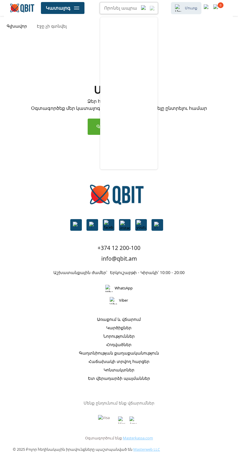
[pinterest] (76, 225)
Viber (123, 300)
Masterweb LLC (146, 449)
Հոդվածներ (118, 344)
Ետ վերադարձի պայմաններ (119, 378)
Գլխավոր (17, 26)
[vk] (92, 225)
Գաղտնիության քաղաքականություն (119, 353)
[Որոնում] (152, 8)
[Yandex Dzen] (157, 225)
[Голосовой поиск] (144, 8)
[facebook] (108, 225)
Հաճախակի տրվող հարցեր (119, 361)
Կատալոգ (58, 8)
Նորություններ (119, 336)
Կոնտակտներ (119, 370)
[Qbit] (22, 8)
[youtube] (141, 225)
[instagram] (125, 225)
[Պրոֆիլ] (217, 8)
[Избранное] (207, 8)
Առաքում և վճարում (119, 319)
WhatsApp (124, 288)
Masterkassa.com (138, 438)
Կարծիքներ (118, 327)
